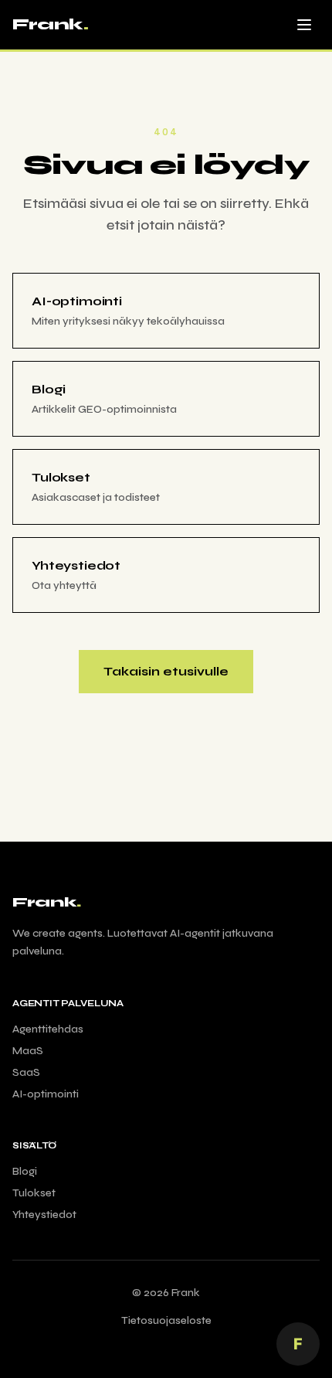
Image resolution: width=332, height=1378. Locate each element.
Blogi (24, 1171)
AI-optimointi (45, 1094)
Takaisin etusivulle (166, 671)
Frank (50, 24)
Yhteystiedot (44, 1214)
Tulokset (34, 1192)
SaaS (26, 1072)
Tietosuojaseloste (166, 1320)
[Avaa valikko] (304, 24)
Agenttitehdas (47, 1029)
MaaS (27, 1050)
